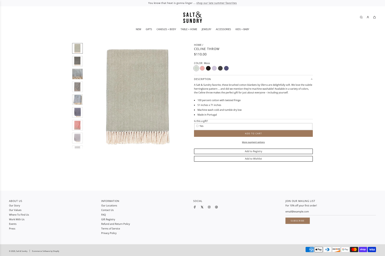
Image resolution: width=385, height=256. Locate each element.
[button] (88, 96)
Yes (201, 126)
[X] (202, 207)
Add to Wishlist (253, 158)
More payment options (253, 142)
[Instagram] (209, 207)
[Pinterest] (216, 207)
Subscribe (298, 220)
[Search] (361, 17)
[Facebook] (194, 207)
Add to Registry (253, 151)
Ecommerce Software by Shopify (45, 251)
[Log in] (368, 17)
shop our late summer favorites (216, 3)
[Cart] (374, 17)
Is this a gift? (201, 121)
